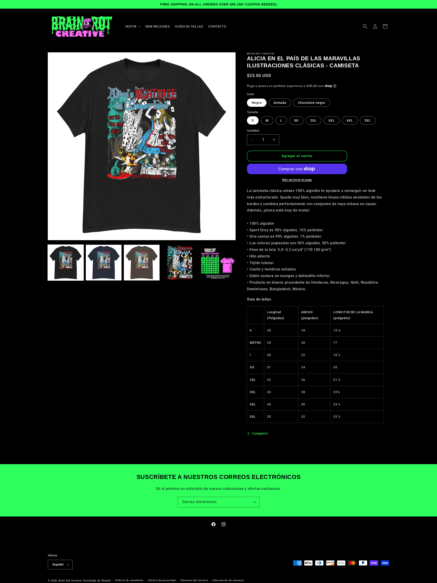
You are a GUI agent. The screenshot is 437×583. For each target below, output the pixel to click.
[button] (132, 26)
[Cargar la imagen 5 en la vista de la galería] (218, 262)
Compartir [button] (260, 433)
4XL (350, 120)
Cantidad (253, 130)
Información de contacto (228, 580)
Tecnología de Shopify (97, 580)
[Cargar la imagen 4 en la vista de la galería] (180, 262)
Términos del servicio (194, 580)
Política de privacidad (162, 580)
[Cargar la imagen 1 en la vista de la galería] (66, 262)
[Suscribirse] (254, 502)
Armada (280, 102)
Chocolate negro (311, 102)
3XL (331, 120)
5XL (368, 120)
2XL (313, 120)
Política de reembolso (129, 580)
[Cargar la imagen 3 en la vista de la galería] (142, 262)
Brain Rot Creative (70, 580)
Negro (257, 102)
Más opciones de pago (297, 179)
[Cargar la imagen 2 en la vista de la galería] (104, 262)
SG (296, 120)
